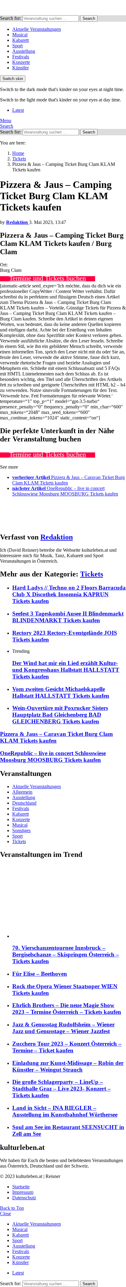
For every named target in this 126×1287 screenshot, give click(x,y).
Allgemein (22, 792)
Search (89, 18)
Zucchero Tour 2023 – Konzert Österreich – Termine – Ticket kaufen (66, 1047)
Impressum (22, 1192)
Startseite (21, 1186)
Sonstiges (21, 830)
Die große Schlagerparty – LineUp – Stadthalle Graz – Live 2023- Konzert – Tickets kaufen (61, 1089)
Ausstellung (23, 51)
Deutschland (24, 803)
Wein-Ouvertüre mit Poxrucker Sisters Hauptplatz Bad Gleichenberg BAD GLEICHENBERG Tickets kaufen (60, 715)
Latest (18, 110)
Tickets (91, 574)
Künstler (20, 67)
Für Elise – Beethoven (39, 974)
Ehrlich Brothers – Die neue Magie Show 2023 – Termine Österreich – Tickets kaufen (66, 1008)
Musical (20, 34)
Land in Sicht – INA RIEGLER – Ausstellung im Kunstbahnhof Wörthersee (64, 1111)
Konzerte (21, 62)
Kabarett (20, 40)
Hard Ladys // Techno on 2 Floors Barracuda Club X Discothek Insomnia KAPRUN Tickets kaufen (69, 594)
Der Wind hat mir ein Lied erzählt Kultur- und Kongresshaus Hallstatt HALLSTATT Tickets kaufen (65, 670)
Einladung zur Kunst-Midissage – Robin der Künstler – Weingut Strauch (68, 1066)
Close (5, 1213)
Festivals (20, 56)
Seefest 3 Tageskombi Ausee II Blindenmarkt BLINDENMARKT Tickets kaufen (68, 616)
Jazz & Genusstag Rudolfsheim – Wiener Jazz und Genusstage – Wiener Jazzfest (63, 1027)
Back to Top (12, 1208)
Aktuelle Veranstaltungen (36, 29)
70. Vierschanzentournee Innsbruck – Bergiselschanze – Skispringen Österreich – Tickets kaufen (65, 954)
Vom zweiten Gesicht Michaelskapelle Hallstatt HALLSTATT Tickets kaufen (60, 692)
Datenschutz (24, 1197)
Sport (17, 45)
